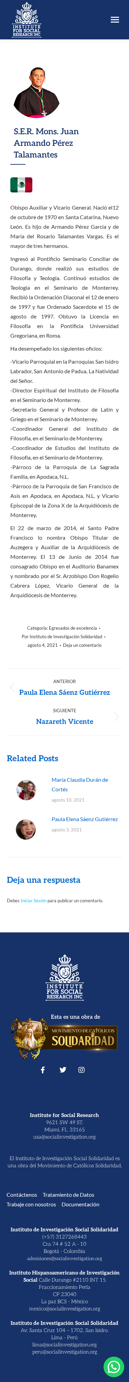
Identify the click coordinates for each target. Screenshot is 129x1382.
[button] (114, 1367)
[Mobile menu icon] (115, 20)
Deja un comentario (82, 645)
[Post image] (26, 790)
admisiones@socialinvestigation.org (64, 1258)
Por (62, 636)
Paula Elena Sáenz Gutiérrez (85, 819)
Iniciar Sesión (34, 900)
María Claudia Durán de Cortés (80, 784)
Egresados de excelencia (73, 628)
